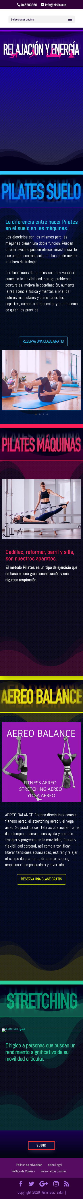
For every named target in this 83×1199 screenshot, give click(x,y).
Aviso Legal (55, 1165)
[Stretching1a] (13, 1028)
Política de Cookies (23, 1171)
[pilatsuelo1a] (41, 408)
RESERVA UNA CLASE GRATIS (43, 341)
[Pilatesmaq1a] (41, 537)
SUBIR (41, 1145)
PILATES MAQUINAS (31, 131)
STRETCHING (27, 149)
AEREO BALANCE (29, 140)
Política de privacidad (29, 1165)
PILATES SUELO (29, 122)
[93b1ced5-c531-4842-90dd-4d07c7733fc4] (41, 800)
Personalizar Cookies (54, 1171)
